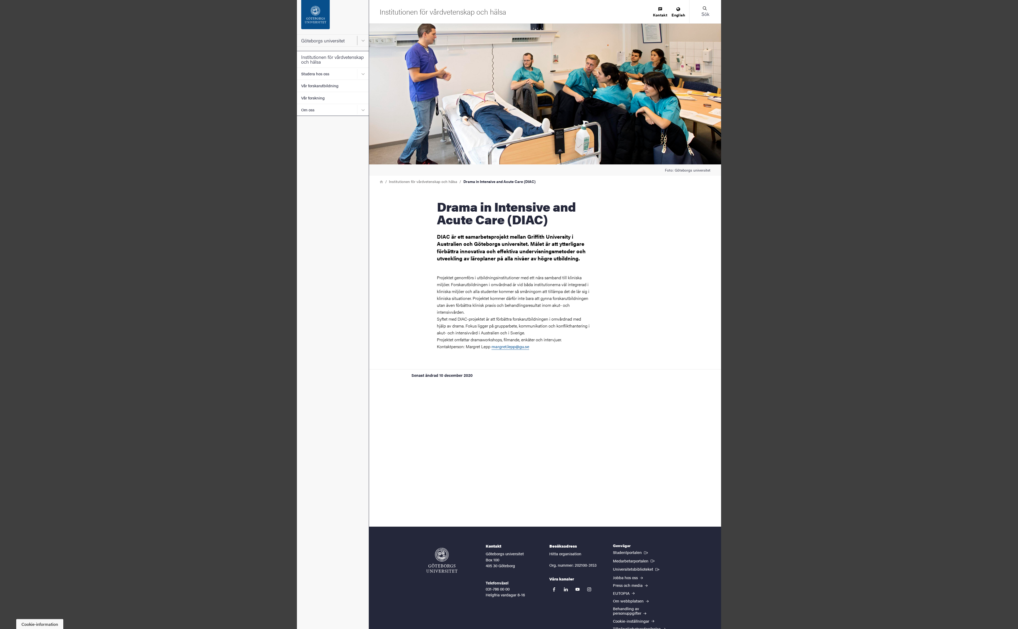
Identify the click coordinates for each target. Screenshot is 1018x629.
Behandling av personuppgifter (627, 611)
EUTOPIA (622, 593)
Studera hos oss (315, 73)
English (678, 15)
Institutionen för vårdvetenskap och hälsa (332, 59)
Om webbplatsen (629, 601)
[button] (705, 11)
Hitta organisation (565, 553)
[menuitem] (660, 12)
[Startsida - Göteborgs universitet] (333, 17)
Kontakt (660, 15)
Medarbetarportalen (634, 561)
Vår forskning (313, 98)
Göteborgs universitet (323, 40)
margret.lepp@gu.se (510, 346)
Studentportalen (631, 552)
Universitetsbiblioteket (636, 569)
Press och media (628, 585)
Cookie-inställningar (631, 621)
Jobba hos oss (626, 577)
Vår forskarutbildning (320, 85)
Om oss (307, 109)
